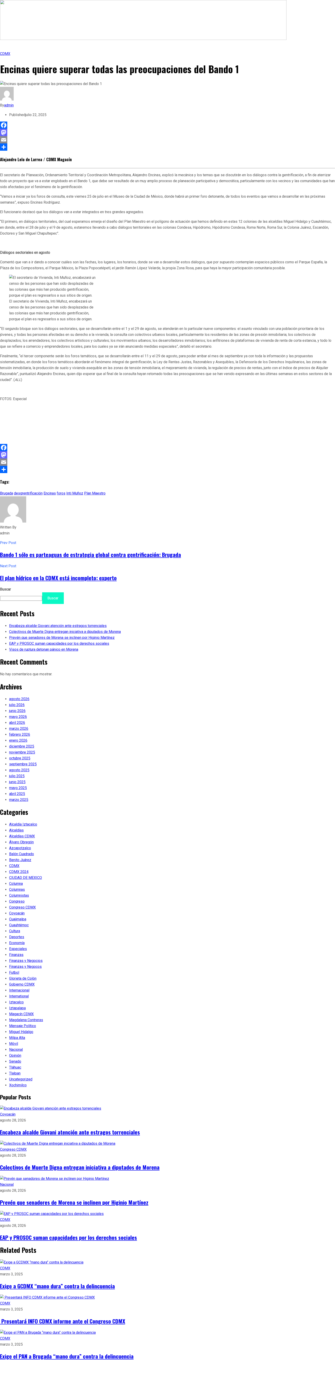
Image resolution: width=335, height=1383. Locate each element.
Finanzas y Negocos (25, 966)
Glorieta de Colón (22, 978)
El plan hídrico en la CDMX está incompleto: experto (58, 578)
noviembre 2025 (22, 752)
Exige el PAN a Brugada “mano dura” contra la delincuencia (67, 1356)
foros (61, 493)
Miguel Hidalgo (21, 1032)
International (19, 996)
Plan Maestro (95, 493)
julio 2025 (17, 776)
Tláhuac (15, 1067)
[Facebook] (167, 125)
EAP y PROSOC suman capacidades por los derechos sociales (59, 643)
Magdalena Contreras (26, 1020)
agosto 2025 (19, 770)
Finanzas (16, 955)
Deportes (16, 937)
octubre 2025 (19, 758)
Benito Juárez (20, 860)
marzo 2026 (18, 728)
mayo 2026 (18, 717)
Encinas (50, 493)
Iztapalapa (17, 1008)
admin (9, 105)
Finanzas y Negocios (26, 960)
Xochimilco (18, 1085)
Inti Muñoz (74, 493)
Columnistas (19, 895)
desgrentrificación (28, 493)
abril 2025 (17, 794)
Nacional (16, 1049)
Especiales (18, 949)
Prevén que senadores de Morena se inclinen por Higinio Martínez (62, 637)
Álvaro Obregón (21, 842)
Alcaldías (16, 830)
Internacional (19, 990)
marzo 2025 (18, 800)
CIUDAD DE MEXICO (25, 877)
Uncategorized (20, 1079)
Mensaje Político (22, 1026)
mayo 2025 (18, 788)
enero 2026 (18, 740)
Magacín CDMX (21, 1014)
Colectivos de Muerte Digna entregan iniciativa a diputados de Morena (65, 631)
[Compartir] (167, 147)
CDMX (5, 54)
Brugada (6, 493)
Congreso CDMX (22, 907)
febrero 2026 (19, 734)
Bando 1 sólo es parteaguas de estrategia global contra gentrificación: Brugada (90, 554)
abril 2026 (17, 722)
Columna (16, 883)
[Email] (167, 139)
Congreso (17, 901)
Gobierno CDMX (22, 984)
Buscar (5, 589)
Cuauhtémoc (19, 925)
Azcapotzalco (20, 848)
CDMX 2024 (18, 872)
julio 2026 (17, 705)
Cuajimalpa (17, 919)
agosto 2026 (19, 699)
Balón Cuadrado (21, 854)
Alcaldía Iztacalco (23, 824)
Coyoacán (17, 913)
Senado (15, 1061)
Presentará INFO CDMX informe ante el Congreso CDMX (62, 1321)
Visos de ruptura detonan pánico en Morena (43, 649)
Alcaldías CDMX (22, 836)
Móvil (13, 1043)
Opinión (15, 1055)
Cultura (14, 931)
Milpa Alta (17, 1038)
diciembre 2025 (21, 746)
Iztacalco (16, 1002)
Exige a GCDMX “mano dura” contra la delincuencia (57, 1286)
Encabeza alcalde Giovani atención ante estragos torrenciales (58, 626)
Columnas (17, 889)
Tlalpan (15, 1073)
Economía (17, 943)
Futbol (14, 972)
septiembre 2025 (23, 764)
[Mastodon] (167, 132)
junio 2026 (17, 711)
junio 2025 (17, 782)
